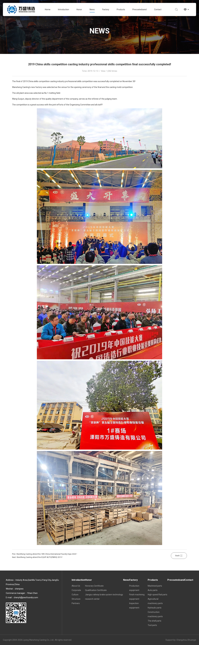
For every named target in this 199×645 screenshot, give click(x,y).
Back (177, 556)
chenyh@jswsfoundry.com (26, 597)
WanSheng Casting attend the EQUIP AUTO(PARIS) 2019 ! (39, 557)
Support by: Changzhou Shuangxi (180, 640)
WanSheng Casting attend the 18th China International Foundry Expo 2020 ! (46, 554)
